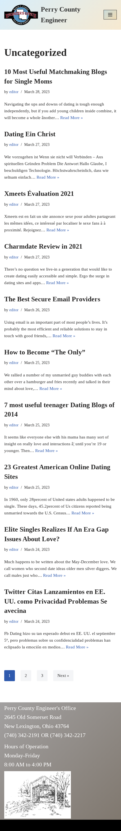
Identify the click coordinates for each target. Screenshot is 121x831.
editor (14, 92)
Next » (63, 675)
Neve (9, 825)
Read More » (71, 117)
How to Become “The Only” (44, 352)
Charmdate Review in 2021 (43, 246)
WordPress (48, 825)
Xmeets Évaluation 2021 (39, 193)
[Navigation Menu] (110, 14)
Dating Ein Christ (29, 134)
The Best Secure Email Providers (52, 299)
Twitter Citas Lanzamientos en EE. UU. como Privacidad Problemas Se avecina (55, 601)
